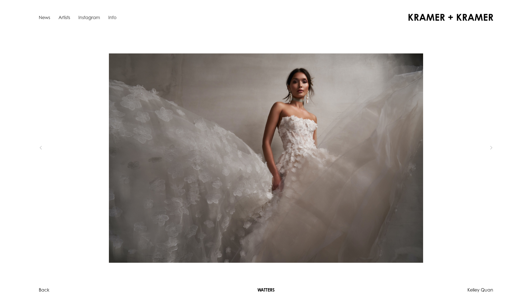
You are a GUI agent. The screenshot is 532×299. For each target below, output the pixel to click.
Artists (64, 17)
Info (112, 17)
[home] (450, 17)
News (44, 17)
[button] (50, 147)
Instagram (89, 17)
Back (44, 290)
